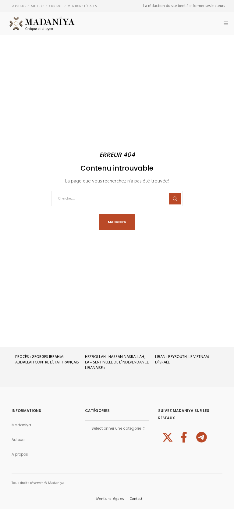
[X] (166, 436)
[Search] (175, 198)
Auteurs (37, 6)
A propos (19, 6)
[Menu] (223, 23)
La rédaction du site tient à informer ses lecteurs (184, 5)
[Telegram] (200, 436)
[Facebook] (183, 436)
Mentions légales (82, 6)
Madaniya (21, 425)
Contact (56, 6)
